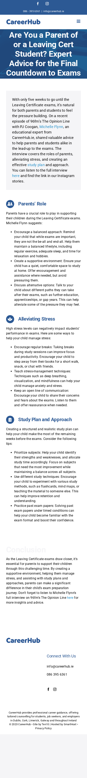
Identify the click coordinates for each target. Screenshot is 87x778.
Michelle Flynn (51, 127)
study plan (36, 165)
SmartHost (70, 724)
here (16, 176)
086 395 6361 (57, 674)
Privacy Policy (43, 728)
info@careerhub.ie (53, 11)
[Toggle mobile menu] (79, 21)
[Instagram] (54, 689)
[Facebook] (48, 689)
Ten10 (45, 724)
